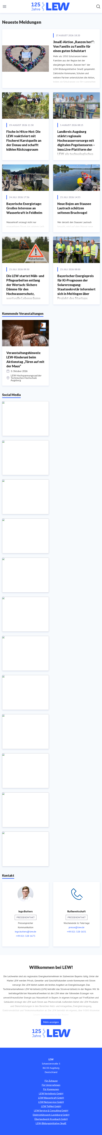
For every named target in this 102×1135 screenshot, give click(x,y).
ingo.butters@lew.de (25, 931)
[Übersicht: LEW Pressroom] (50, 6)
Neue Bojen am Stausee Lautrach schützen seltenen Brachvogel (74, 208)
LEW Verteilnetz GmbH (51, 1093)
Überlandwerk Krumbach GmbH (51, 1119)
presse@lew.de (76, 927)
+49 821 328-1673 (25, 935)
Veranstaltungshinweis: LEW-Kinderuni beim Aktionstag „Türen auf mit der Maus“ (25, 359)
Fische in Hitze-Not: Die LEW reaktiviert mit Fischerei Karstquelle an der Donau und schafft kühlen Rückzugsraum (23, 140)
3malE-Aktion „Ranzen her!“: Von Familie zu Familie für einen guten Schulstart (73, 46)
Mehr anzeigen (51, 1022)
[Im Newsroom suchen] (98, 6)
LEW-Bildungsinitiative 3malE (51, 1123)
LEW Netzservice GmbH (51, 1102)
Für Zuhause (51, 1080)
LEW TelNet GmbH (51, 1106)
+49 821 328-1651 (76, 931)
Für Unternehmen (51, 1084)
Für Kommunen (51, 1089)
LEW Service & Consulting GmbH (51, 1110)
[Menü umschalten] (4, 6)
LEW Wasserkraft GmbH (51, 1097)
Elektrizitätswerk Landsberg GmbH (51, 1114)
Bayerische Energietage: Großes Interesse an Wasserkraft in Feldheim (24, 208)
